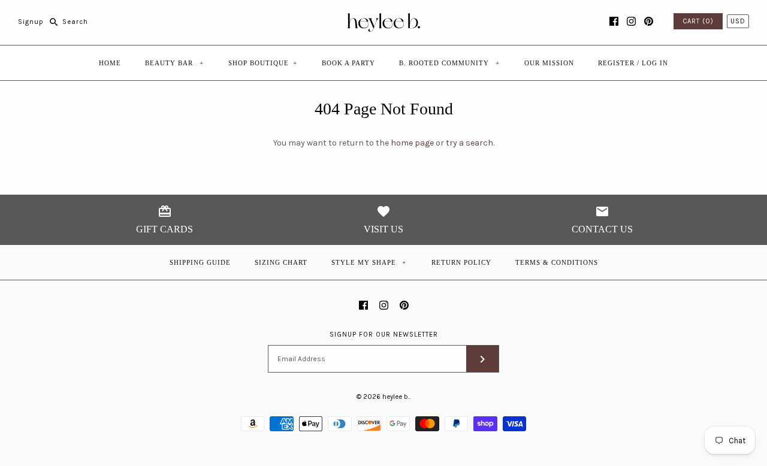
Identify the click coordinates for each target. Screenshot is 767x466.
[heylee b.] (383, 18)
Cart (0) (698, 21)
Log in (655, 62)
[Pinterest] (648, 21)
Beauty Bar (174, 62)
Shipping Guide (200, 262)
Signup (31, 22)
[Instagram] (631, 21)
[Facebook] (613, 21)
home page (412, 143)
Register (616, 62)
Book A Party (348, 62)
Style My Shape (369, 262)
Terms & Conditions (556, 262)
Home (110, 62)
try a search (469, 143)
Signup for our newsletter (384, 334)
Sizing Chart (281, 262)
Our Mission (549, 62)
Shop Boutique (262, 62)
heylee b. (395, 397)
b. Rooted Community (449, 62)
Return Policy (461, 262)
